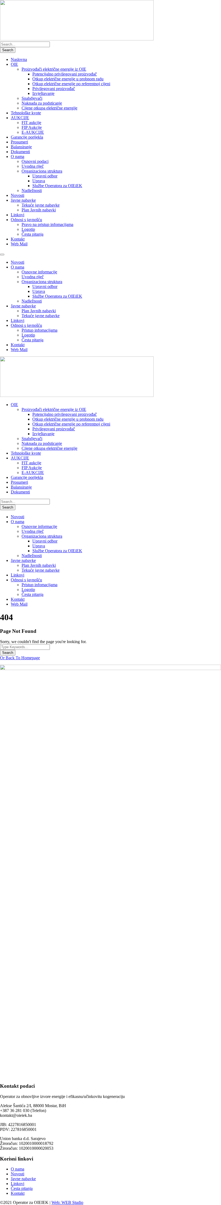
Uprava (38, 180)
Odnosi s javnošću (26, 219)
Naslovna (19, 59)
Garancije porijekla (27, 137)
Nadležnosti (32, 190)
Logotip (28, 229)
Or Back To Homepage (20, 657)
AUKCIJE (20, 117)
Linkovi (17, 214)
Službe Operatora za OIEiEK (57, 185)
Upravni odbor (44, 176)
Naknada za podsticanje (42, 103)
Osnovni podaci (35, 161)
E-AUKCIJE (33, 132)
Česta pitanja (32, 234)
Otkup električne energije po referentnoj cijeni (71, 83)
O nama (17, 156)
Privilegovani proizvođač (53, 88)
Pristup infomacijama (39, 330)
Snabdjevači (32, 98)
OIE (14, 64)
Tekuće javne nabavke (41, 205)
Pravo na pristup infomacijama (47, 224)
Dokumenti (20, 151)
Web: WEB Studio (67, 1202)
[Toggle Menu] (2, 254)
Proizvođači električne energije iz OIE (54, 69)
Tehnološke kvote (26, 113)
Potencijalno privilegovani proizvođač (64, 74)
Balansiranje (21, 147)
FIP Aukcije (32, 127)
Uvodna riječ (33, 166)
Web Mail (19, 244)
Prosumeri (19, 142)
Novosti (17, 195)
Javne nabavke (23, 200)
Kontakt (18, 239)
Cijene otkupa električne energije (49, 108)
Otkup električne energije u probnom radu (67, 79)
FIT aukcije (31, 122)
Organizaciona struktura (42, 171)
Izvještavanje (43, 93)
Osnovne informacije (39, 272)
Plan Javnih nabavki (39, 210)
